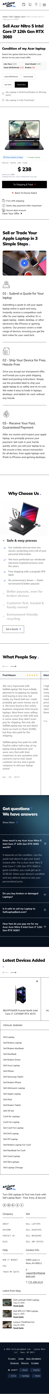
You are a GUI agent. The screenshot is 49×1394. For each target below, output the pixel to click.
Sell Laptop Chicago (13, 1167)
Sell (10, 16)
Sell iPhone (8, 1071)
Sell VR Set (8, 1110)
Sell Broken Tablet (12, 1105)
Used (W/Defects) (11, 76)
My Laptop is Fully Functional (20, 100)
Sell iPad (7, 1099)
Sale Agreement (33, 1358)
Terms (21, 1358)
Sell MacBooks (33, 1235)
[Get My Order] (36, 5)
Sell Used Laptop (11, 1156)
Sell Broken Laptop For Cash (17, 1144)
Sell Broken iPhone (12, 1082)
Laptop (17, 16)
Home (5, 16)
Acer (23, 16)
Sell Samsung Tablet (13, 1076)
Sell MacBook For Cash (14, 1150)
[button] (13, 666)
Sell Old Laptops (11, 1161)
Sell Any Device (34, 1241)
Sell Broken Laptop (12, 1042)
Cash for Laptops (11, 1116)
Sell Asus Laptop (11, 1065)
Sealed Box (21, 84)
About (6, 1223)
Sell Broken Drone (12, 1059)
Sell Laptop (8, 1037)
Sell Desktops (33, 1229)
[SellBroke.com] (9, 5)
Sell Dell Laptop (11, 1133)
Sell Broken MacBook (13, 1048)
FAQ (4, 1266)
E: (35, 1273)
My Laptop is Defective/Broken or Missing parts (26, 93)
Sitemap (35, 1363)
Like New (7, 84)
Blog (5, 1241)
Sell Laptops (33, 1223)
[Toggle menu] (44, 4)
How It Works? (10, 1259)
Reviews (7, 1229)
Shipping (14, 1363)
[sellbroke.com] (9, 1189)
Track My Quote (11, 1271)
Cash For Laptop (11, 1122)
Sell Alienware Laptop (14, 1088)
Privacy (12, 1358)
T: (34, 1282)
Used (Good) (28, 76)
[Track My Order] (23, 5)
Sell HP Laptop (10, 1139)
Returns (25, 1363)
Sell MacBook (9, 1054)
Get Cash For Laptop (13, 1127)
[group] (20, 999)
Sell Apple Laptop (12, 1093)
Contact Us (9, 1235)
